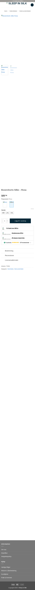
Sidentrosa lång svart (24, 400)
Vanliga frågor (5, 567)
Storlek (3, 210)
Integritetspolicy (6, 556)
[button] (2, 5)
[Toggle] (3, 251)
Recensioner (9, 255)
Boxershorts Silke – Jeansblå (6, 401)
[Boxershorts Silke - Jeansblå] (5, 204)
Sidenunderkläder (25, 11)
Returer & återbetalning (8, 570)
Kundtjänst (4, 574)
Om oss (3, 549)
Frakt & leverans (6, 577)
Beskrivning (9, 251)
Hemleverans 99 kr (17, 233)
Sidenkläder (13, 11)
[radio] (3, 213)
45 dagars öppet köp (17, 238)
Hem (5, 11)
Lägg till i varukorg (20, 221)
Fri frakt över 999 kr (12, 228)
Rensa (32, 208)
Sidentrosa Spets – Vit (7, 534)
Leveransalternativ (11, 260)
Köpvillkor (4, 553)
